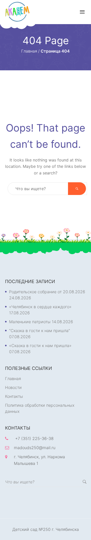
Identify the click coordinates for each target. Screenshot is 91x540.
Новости (13, 387)
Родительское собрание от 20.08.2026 (47, 291)
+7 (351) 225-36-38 (34, 438)
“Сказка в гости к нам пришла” (39, 330)
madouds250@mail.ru (34, 447)
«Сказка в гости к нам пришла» (40, 345)
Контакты (14, 396)
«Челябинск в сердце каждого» (40, 306)
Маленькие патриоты (30, 321)
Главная (13, 378)
